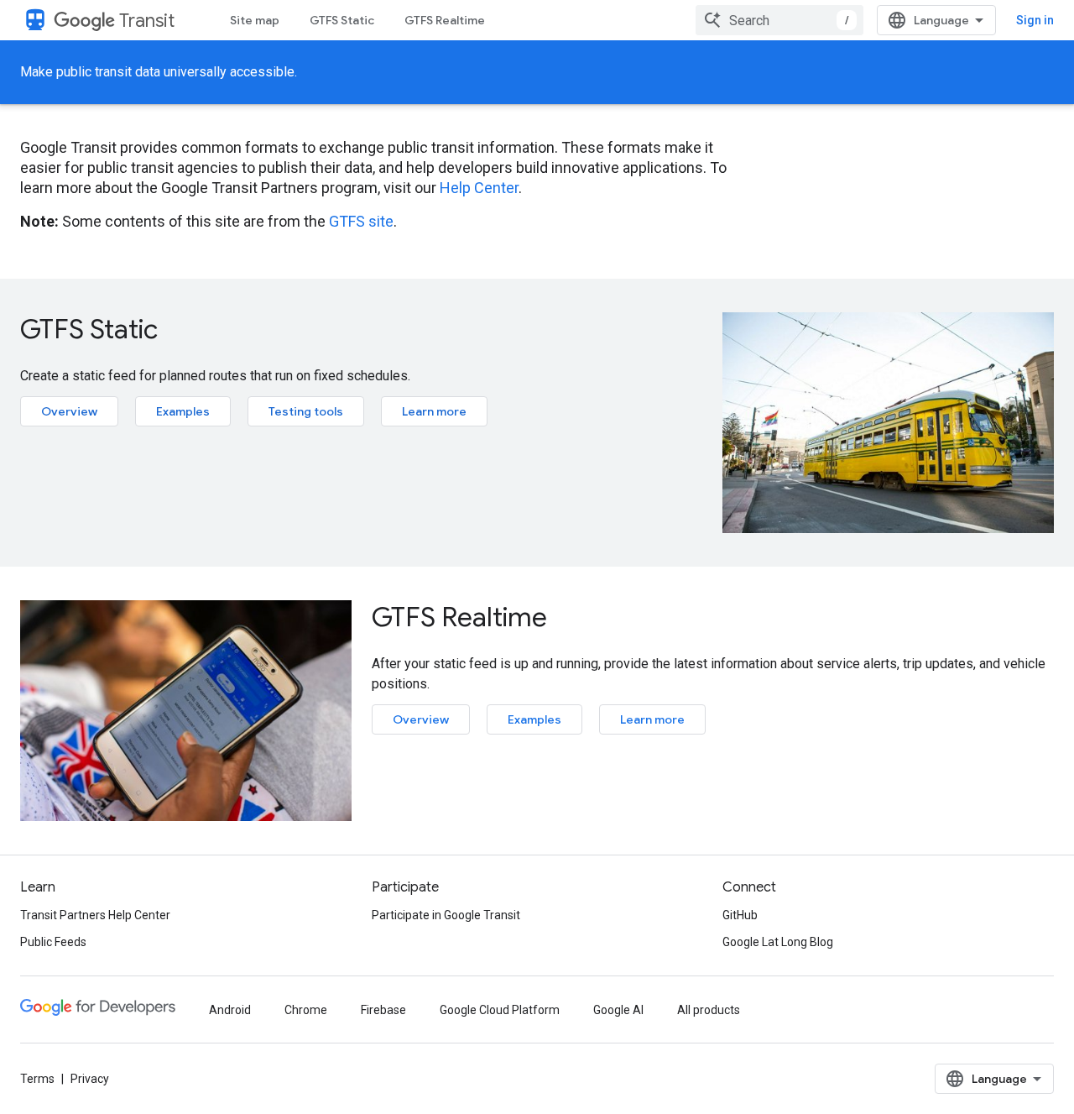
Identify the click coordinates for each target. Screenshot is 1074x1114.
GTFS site (361, 221)
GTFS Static (342, 20)
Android (230, 1010)
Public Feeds (53, 942)
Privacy (89, 1078)
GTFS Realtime (444, 20)
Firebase (383, 1010)
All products (708, 1010)
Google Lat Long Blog (777, 942)
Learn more (434, 411)
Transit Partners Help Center (95, 915)
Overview (69, 411)
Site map (254, 20)
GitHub (740, 915)
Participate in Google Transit (446, 915)
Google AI (618, 1010)
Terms (37, 1078)
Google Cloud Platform (500, 1010)
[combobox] (779, 20)
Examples (183, 411)
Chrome (305, 1010)
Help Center (479, 187)
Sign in (1035, 20)
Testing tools (305, 411)
